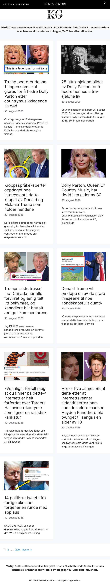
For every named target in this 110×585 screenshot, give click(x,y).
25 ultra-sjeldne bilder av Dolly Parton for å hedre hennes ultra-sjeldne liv (82, 89)
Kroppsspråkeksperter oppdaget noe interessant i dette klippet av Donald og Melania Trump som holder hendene (25, 197)
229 (17, 549)
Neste (27, 549)
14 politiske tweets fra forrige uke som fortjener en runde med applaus (25, 505)
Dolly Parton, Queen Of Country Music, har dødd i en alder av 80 (83, 190)
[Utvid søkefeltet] (105, 4)
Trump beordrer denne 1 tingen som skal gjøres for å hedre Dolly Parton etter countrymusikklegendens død (26, 93)
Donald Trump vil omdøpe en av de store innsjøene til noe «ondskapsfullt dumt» (83, 295)
